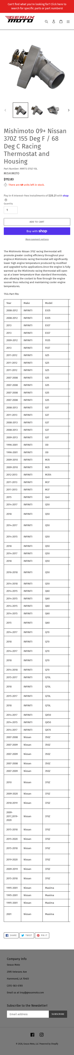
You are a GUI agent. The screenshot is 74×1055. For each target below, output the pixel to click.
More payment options (37, 239)
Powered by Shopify (48, 1044)
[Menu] (68, 21)
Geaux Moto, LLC (31, 1044)
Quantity (8, 203)
